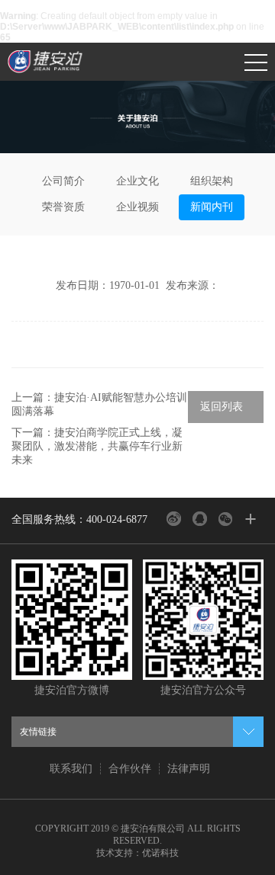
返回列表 (221, 406)
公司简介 (63, 181)
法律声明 (188, 768)
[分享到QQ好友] (199, 518)
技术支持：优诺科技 (137, 853)
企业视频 (137, 207)
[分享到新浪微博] (174, 518)
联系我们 (71, 768)
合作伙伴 (129, 768)
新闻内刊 (211, 207)
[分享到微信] (225, 518)
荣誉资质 (63, 207)
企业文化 (137, 181)
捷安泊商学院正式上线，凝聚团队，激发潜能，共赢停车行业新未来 (97, 446)
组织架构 (211, 181)
